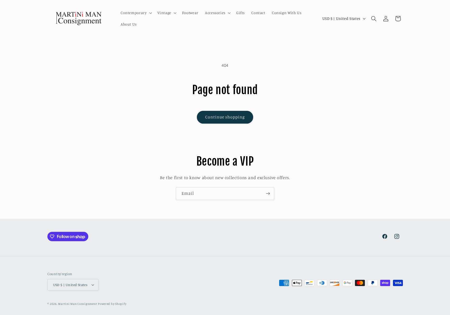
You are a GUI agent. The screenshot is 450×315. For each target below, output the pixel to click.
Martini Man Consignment (77, 304)
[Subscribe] (268, 193)
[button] (135, 13)
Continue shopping (225, 116)
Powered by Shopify (112, 304)
